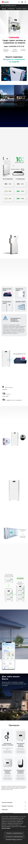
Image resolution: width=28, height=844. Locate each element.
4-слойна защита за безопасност (15, 50)
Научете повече (7, 751)
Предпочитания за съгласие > (14, 839)
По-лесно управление (23, 50)
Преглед (4, 8)
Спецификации (11, 8)
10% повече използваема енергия (6, 50)
